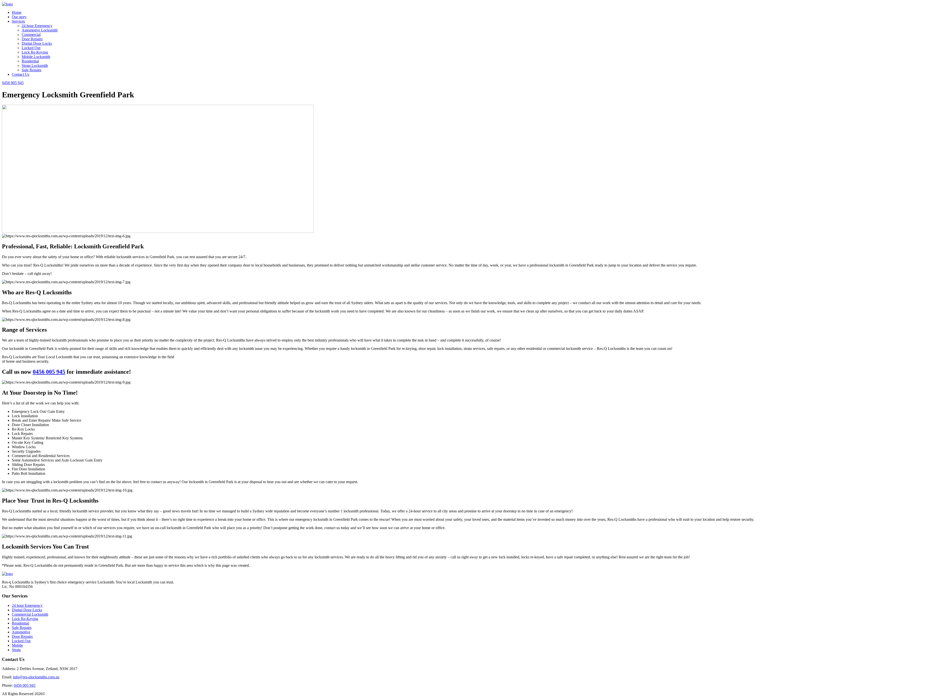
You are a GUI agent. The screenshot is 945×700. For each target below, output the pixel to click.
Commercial (31, 34)
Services (18, 21)
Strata (16, 650)
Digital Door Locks (37, 43)
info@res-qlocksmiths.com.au (36, 677)
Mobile (17, 645)
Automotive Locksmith (40, 30)
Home (16, 12)
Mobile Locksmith (36, 57)
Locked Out (31, 48)
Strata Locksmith (35, 65)
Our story (19, 17)
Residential (30, 61)
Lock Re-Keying (35, 52)
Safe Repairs (31, 70)
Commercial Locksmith (30, 614)
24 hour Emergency (37, 26)
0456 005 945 (13, 83)
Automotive (21, 632)
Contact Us (20, 74)
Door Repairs (32, 39)
